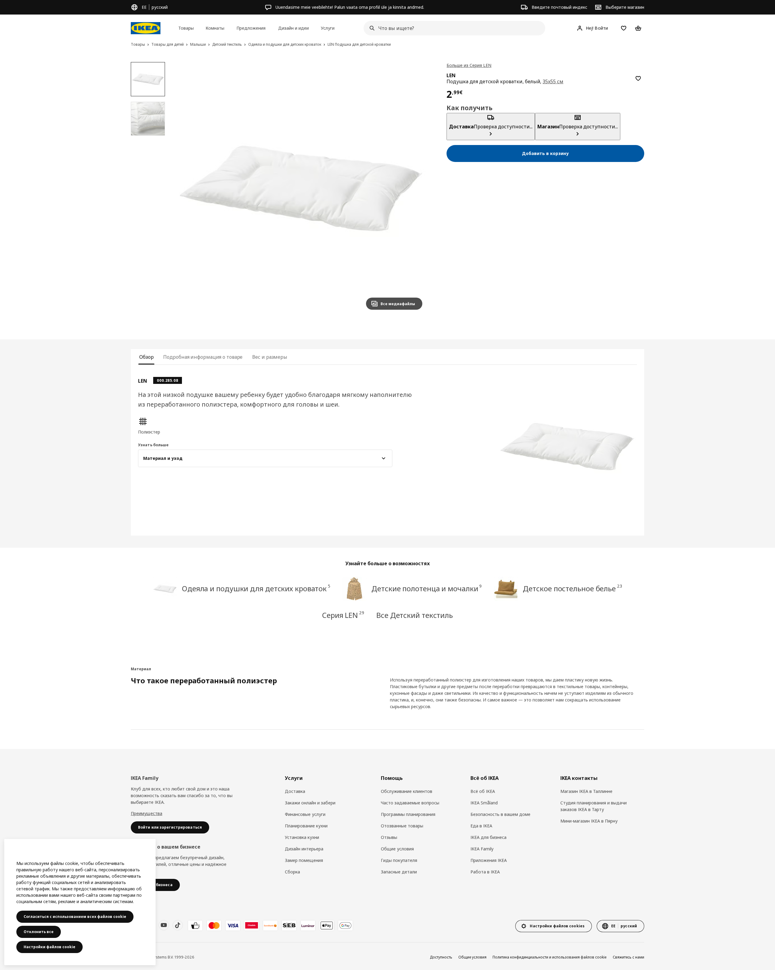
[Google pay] (345, 925)
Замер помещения (304, 860)
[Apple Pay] (326, 925)
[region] (301, 188)
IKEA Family (481, 849)
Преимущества (146, 813)
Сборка (292, 872)
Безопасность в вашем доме (500, 814)
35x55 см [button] (552, 81)
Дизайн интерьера (304, 849)
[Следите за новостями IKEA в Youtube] (164, 925)
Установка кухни (302, 837)
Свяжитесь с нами (628, 957)
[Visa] (232, 925)
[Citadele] (251, 925)
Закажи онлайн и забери (310, 803)
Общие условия (397, 849)
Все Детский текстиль (414, 615)
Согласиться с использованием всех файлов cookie (75, 916)
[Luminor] (307, 925)
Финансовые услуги (305, 814)
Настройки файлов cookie (49, 946)
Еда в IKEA (481, 826)
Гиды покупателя (399, 860)
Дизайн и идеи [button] (293, 28)
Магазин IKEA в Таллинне (586, 791)
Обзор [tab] (146, 357)
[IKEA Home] (145, 28)
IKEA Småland (484, 803)
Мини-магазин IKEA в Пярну (589, 821)
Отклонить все (39, 931)
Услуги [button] (328, 28)
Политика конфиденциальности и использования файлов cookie (550, 957)
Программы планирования (408, 814)
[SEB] (289, 925)
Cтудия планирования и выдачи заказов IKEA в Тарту (593, 806)
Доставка (295, 791)
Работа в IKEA (485, 872)
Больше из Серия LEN (469, 65)
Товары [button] (186, 28)
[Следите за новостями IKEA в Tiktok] (178, 925)
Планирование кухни (306, 826)
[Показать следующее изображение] (415, 188)
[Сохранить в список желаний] (638, 78)
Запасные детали (399, 872)
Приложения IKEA (488, 860)
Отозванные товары (402, 826)
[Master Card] (214, 925)
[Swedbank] (270, 925)
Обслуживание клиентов (406, 791)
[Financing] (195, 925)
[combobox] (453, 28)
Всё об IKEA (482, 791)
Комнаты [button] (215, 28)
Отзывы (389, 837)
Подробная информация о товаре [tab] (202, 357)
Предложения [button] (250, 28)
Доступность (441, 957)
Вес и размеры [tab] (269, 357)
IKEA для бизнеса (488, 837)
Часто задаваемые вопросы (410, 803)
